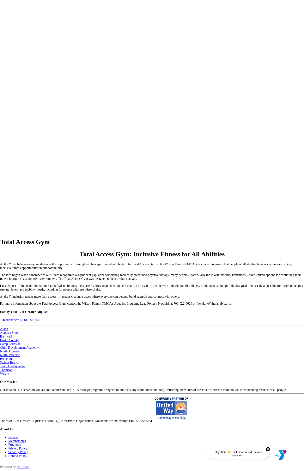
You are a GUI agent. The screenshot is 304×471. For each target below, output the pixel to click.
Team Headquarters (12, 366)
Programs (14, 444)
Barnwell (6, 336)
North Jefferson (10, 355)
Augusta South (9, 332)
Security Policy (18, 452)
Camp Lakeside (10, 344)
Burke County (9, 340)
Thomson (6, 370)
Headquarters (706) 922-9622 (20, 320)
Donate (13, 437)
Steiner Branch (9, 362)
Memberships (17, 441)
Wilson (4, 373)
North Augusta (9, 351)
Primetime (6, 358)
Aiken (4, 329)
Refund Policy (17, 456)
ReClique (23, 467)
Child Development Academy (19, 347)
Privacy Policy (17, 448)
